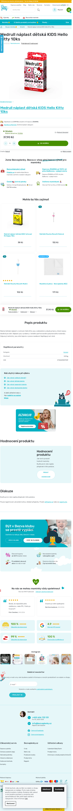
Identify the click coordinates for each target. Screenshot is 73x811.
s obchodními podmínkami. (44, 689)
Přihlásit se (17, 695)
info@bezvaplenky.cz (42, 723)
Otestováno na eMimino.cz (55, 639)
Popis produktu (12, 312)
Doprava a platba (16, 5)
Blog (24, 5)
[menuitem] (6, 22)
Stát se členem (33, 540)
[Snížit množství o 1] (6, 143)
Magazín (26, 761)
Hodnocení (24, 312)
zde (26, 799)
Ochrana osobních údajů (7, 752)
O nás (25, 749)
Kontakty (47, 5)
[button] (18, 243)
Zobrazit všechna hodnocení (44, 592)
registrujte (63, 502)
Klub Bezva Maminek (10, 125)
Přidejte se (10, 172)
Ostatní (65, 352)
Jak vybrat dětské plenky (16, 381)
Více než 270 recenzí (53, 627)
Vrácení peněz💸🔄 (58, 5)
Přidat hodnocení (46, 475)
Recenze (39, 5)
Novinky (17, 17)
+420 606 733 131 (40, 717)
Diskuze (32, 312)
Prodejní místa (52, 752)
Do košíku (44, 143)
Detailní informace (6, 102)
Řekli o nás (31, 5)
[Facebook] (36, 731)
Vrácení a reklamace (6, 758)
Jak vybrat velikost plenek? (16, 378)
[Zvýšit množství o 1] (14, 143)
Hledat (38, 9)
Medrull (7, 151)
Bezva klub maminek (32, 17)
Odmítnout (47, 789)
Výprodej (6, 17)
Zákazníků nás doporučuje (19, 627)
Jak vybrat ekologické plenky (17, 388)
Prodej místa (28, 758)
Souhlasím (59, 789)
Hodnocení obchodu (6, 761)
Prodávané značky (29, 755)
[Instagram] (36, 735)
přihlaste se (49, 502)
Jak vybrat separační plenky (17, 384)
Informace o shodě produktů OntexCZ (59, 755)
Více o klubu (14, 540)
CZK (68, 5)
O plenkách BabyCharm (55, 749)
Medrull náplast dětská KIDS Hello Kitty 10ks (32, 110)
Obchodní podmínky (6, 755)
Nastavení (10, 803)
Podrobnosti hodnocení (29, 43)
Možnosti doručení (62, 132)
